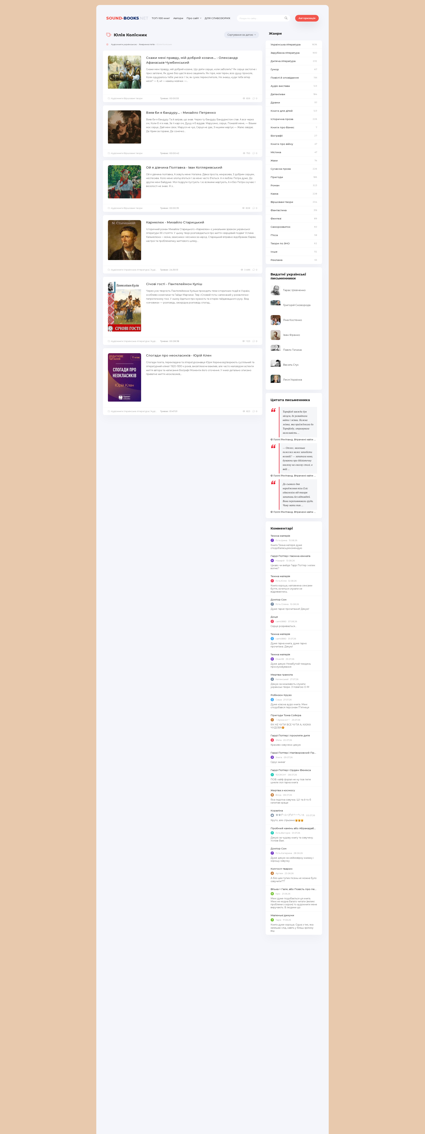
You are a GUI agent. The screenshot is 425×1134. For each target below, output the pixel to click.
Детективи (294, 94)
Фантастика (294, 210)
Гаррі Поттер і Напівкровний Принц (294, 752)
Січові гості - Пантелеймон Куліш (174, 284)
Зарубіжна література (294, 52)
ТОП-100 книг (161, 18)
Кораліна (277, 810)
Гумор (294, 69)
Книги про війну (294, 144)
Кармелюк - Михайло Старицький (175, 222)
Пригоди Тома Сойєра (286, 715)
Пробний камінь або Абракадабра (294, 828)
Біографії (294, 135)
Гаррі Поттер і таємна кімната (290, 556)
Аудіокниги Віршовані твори (126, 98)
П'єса (294, 235)
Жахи (294, 160)
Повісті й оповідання (294, 77)
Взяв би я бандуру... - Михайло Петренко (181, 113)
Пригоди (294, 177)
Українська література (294, 44)
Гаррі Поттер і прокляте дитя (290, 735)
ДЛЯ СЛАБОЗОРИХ (217, 18)
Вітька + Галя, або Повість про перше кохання (294, 889)
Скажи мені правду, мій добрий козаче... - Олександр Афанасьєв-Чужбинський (192, 60)
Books (127, 18)
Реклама (294, 260)
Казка (294, 193)
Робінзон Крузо (281, 695)
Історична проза (294, 119)
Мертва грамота (282, 674)
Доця (274, 617)
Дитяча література (294, 61)
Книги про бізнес (294, 127)
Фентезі (294, 218)
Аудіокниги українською (124, 44)
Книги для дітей (294, 110)
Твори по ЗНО (294, 243)
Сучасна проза (294, 168)
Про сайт (193, 18)
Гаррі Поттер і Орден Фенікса (291, 770)
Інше (294, 251)
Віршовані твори (294, 202)
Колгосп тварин (282, 868)
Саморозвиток (294, 226)
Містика (294, 152)
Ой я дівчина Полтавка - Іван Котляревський (184, 167)
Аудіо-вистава (294, 86)
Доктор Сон (279, 599)
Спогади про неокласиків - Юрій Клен (179, 355)
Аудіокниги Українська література (130, 269)
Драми (294, 102)
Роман (294, 185)
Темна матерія (280, 536)
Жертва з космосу (283, 790)
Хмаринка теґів (147, 44)
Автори (178, 18)
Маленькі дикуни (282, 915)
